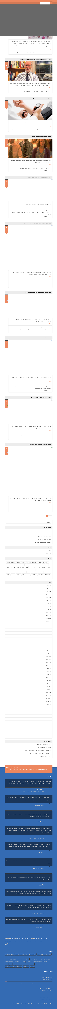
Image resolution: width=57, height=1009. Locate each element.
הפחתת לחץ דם (36, 435)
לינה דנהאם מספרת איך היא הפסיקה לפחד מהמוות (39, 177)
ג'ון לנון (16, 564)
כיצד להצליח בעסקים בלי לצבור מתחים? (41, 136)
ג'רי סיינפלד (32, 564)
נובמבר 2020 (48, 591)
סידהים (29, 572)
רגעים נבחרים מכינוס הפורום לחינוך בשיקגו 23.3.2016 (38, 292)
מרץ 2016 (49, 716)
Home (48, 3)
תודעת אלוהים (47, 574)
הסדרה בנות (46, 212)
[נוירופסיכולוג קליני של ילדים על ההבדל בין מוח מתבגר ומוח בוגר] (30, 71)
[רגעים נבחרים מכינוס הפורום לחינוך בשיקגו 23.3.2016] (30, 306)
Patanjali (18, 562)
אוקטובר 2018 (48, 627)
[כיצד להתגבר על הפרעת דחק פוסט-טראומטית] (30, 471)
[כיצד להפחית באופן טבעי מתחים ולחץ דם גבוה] (30, 110)
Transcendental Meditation (32, 562)
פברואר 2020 (48, 594)
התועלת (30, 769)
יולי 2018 (49, 636)
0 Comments (20, 52)
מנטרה (33, 569)
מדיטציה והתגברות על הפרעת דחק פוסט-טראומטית (35, 386)
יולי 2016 (49, 704)
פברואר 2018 (48, 650)
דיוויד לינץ (47, 386)
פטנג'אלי (45, 572)
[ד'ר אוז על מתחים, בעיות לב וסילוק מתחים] (30, 411)
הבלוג (27, 769)
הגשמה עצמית (46, 282)
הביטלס (46, 564)
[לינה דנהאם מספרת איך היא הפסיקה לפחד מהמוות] (30, 190)
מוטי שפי (47, 52)
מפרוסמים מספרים (47, 553)
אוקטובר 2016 (48, 695)
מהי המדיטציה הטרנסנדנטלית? (38, 769)
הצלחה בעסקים (35, 168)
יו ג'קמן (35, 567)
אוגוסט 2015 (48, 733)
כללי (42, 52)
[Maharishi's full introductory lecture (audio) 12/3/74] (30, 247)
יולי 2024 (49, 585)
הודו (14, 567)
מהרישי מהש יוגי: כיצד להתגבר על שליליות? (33, 750)
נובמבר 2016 (48, 692)
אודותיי (12, 771)
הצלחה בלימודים (46, 329)
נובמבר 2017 (48, 656)
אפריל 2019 (48, 612)
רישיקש (23, 574)
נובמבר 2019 (48, 597)
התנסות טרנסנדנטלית (20, 567)
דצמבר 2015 (48, 725)
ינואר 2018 (49, 653)
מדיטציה (48, 567)
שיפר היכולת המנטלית (39, 388)
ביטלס (12, 564)
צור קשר (8, 771)
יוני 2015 (49, 736)
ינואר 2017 (49, 686)
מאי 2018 (49, 642)
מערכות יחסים (38, 569)
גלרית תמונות (12, 769)
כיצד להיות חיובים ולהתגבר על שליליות (43, 542)
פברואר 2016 (48, 719)
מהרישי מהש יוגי (34, 52)
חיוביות (31, 567)
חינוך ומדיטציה (39, 329)
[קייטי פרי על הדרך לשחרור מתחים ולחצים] (30, 357)
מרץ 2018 (49, 648)
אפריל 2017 (48, 677)
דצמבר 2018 (48, 621)
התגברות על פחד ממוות (33, 212)
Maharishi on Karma (42, 744)
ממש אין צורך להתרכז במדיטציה (44, 533)
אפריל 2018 (48, 645)
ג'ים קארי (27, 564)
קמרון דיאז (18, 574)
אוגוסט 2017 (48, 665)
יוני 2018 (49, 639)
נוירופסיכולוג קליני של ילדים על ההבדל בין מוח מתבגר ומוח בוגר (35, 59)
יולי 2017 (49, 668)
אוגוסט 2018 (48, 633)
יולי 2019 (49, 603)
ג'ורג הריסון (21, 564)
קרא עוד (49, 49)
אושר (8, 564)
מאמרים (43, 567)
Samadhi (23, 562)
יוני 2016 (49, 707)
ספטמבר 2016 (48, 698)
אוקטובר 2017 (48, 659)
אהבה (47, 562)
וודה (27, 567)
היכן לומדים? (18, 769)
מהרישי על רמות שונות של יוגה (44, 539)
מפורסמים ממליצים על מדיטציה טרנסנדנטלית (14, 572)
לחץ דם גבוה (35, 129)
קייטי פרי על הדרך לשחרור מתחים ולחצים (41, 338)
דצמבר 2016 (48, 689)
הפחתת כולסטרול (42, 435)
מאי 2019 (49, 609)
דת (42, 564)
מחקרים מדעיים (30, 129)
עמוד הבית (46, 769)
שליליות (28, 574)
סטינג (25, 572)
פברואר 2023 (48, 588)
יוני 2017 (49, 671)
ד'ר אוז (48, 435)
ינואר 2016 (49, 722)
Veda (40, 562)
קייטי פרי (46, 388)
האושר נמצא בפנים (42, 747)
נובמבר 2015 (48, 728)
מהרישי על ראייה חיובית (46, 530)
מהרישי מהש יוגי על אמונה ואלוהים (44, 536)
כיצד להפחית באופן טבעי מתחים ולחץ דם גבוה (40, 98)
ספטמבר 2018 (48, 630)
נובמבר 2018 (48, 624)
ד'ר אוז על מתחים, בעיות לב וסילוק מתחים (41, 397)
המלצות (23, 769)
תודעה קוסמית (40, 574)
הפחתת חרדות (41, 212)
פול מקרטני (40, 572)
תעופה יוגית (9, 576)
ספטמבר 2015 (48, 731)
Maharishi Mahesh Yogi (11, 562)
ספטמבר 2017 (48, 662)
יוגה (39, 567)
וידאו (8, 769)
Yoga (43, 562)
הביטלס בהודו (9, 567)
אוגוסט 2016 (48, 701)
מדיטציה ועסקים (28, 168)
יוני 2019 (49, 606)
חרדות (31, 435)
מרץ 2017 (49, 680)
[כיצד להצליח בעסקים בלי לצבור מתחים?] (30, 148)
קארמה (8, 574)
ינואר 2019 (49, 618)
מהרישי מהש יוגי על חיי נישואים (36, 753)
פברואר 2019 (48, 615)
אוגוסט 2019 (48, 600)
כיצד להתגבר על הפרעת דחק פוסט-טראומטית (40, 444)
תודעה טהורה (34, 574)
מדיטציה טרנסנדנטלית (18, 212)
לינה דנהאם (26, 212)
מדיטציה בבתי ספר (32, 329)
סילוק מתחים (28, 52)
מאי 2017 (49, 674)
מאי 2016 (49, 710)
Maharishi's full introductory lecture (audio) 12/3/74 (37, 223)
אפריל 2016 (48, 713)
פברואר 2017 (48, 683)
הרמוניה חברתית (40, 282)
